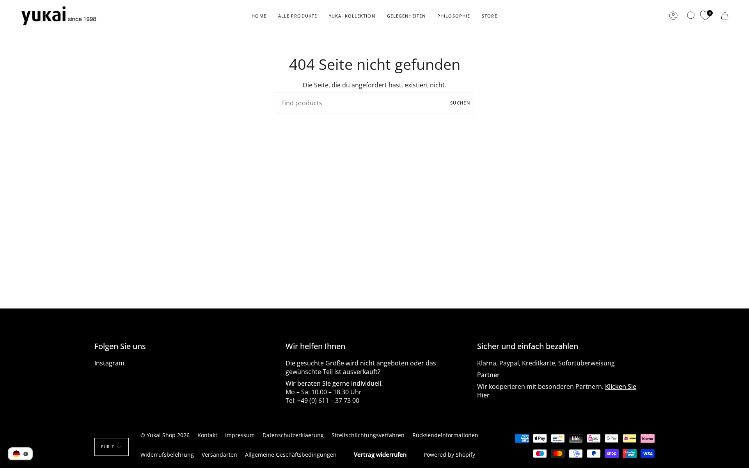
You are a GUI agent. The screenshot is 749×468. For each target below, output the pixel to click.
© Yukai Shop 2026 (165, 435)
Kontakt (207, 435)
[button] (297, 16)
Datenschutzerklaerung (293, 435)
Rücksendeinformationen (445, 435)
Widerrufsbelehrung (167, 454)
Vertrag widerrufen (380, 454)
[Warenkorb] (725, 16)
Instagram (109, 363)
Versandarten (219, 454)
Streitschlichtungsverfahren (368, 435)
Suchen (460, 103)
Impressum (240, 435)
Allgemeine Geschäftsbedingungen (291, 454)
